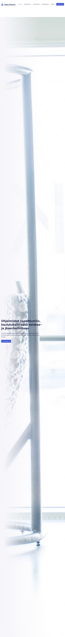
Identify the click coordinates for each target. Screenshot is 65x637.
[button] (30, 4)
